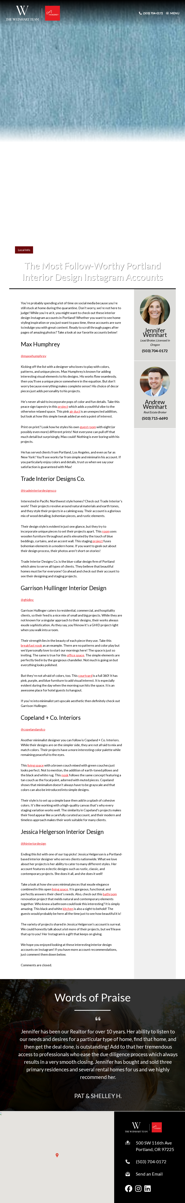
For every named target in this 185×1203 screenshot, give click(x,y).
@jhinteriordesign (33, 843)
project (63, 406)
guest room (88, 427)
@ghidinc (27, 600)
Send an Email (149, 1173)
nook (64, 775)
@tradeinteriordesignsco (38, 490)
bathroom (110, 894)
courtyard (85, 676)
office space (75, 655)
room (105, 531)
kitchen (68, 909)
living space (35, 765)
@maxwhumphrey (33, 356)
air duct (75, 411)
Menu (174, 13)
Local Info (24, 250)
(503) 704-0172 (151, 1161)
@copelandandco (33, 729)
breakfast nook (31, 645)
